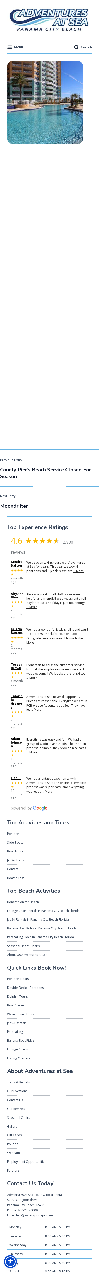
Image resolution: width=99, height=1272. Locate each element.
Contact (12, 869)
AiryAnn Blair (17, 595)
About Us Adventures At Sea (27, 955)
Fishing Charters (18, 1058)
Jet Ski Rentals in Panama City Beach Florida (38, 919)
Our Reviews (16, 1109)
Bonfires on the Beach (23, 902)
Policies (12, 1144)
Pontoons (14, 833)
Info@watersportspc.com (34, 1215)
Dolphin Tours (17, 996)
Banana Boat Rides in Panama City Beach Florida (42, 928)
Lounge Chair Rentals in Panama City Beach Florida (43, 911)
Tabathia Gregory (17, 701)
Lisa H (16, 778)
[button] (10, 1261)
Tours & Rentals (18, 1082)
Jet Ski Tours (15, 860)
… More (78, 571)
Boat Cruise (15, 1005)
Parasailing (15, 1031)
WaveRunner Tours (20, 1014)
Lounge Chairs (17, 1049)
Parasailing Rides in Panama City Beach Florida (40, 937)
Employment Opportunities (26, 1161)
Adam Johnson (16, 742)
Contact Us (15, 1100)
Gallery (12, 1126)
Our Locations (17, 1091)
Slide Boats (15, 842)
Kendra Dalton (17, 563)
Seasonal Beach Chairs (23, 946)
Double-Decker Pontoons (25, 987)
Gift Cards (14, 1135)
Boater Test (15, 878)
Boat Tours (15, 851)
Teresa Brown (16, 666)
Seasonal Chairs (18, 1117)
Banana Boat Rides (20, 1040)
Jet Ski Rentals (16, 1023)
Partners (13, 1170)
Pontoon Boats (18, 979)
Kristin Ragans (17, 631)
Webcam (13, 1153)
